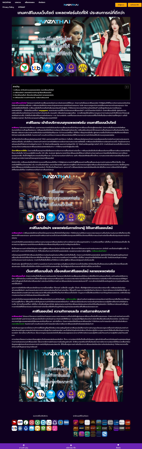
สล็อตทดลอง (30, 2)
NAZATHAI (7, 2)
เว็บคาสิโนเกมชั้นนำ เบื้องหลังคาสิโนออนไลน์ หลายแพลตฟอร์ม (34, 95)
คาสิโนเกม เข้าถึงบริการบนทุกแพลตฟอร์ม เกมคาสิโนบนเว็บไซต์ (34, 90)
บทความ (18, 2)
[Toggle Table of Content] (125, 87)
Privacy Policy (8, 7)
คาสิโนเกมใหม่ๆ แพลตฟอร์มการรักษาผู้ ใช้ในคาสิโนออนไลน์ (32, 92)
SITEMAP (21, 7)
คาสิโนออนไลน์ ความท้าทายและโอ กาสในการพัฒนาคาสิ (31, 97)
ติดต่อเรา (42, 2)
